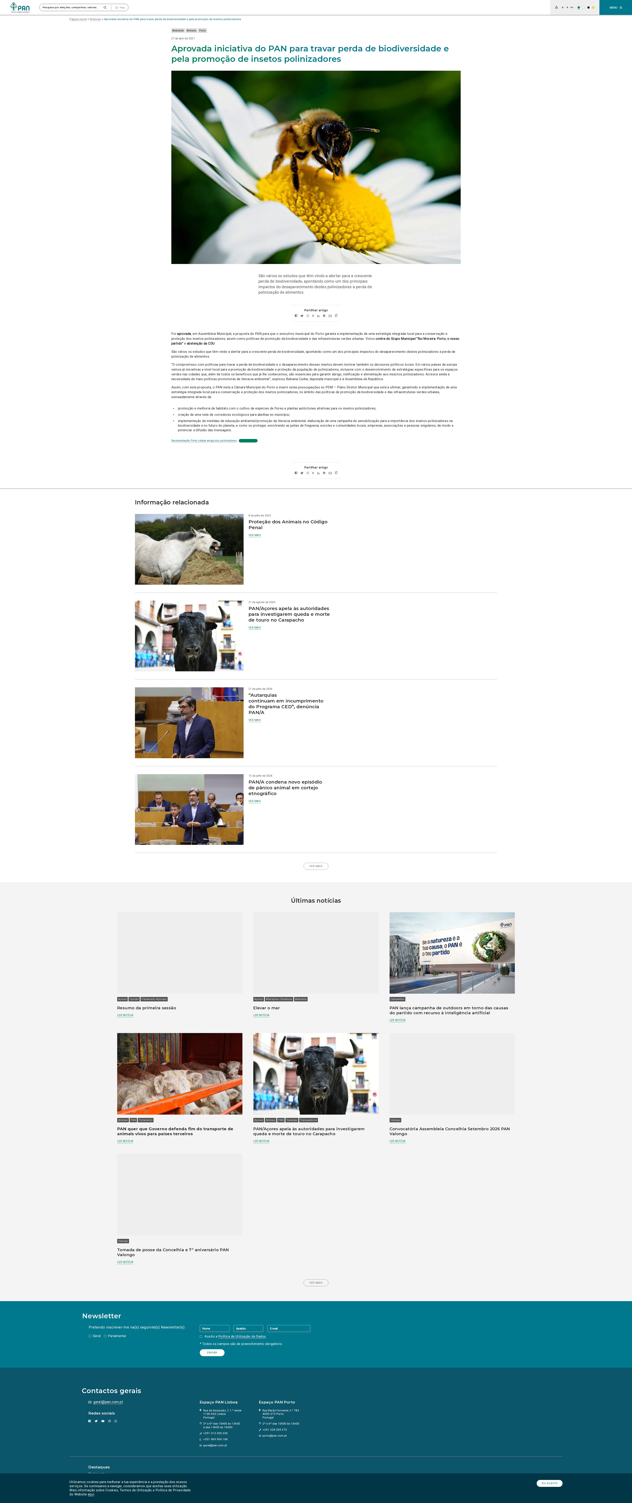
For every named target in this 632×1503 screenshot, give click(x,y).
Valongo (395, 1120)
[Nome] (217, 1328)
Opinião (134, 999)
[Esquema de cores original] (579, 7)
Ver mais (255, 535)
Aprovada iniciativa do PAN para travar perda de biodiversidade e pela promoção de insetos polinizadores (172, 19)
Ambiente (178, 30)
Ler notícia (125, 1015)
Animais (191, 30)
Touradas (291, 1120)
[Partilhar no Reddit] (324, 316)
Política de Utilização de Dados (242, 1336)
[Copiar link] (336, 316)
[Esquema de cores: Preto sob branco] (583, 7)
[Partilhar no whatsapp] (308, 316)
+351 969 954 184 (215, 1439)
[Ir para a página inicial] (20, 7)
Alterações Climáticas (279, 999)
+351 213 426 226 (215, 1433)
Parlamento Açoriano (154, 999)
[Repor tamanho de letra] (567, 7)
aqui (91, 1494)
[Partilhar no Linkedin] (318, 316)
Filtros (122, 8)
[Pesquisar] (105, 7)
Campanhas (398, 999)
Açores (122, 999)
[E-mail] (288, 1328)
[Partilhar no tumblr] (313, 316)
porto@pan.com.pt (275, 1435)
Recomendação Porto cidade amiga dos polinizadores (204, 440)
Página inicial (78, 19)
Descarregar (248, 440)
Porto (202, 30)
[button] (615, 7)
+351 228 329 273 (275, 1429)
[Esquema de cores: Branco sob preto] (588, 7)
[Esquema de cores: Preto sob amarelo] (593, 7)
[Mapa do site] (556, 7)
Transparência (308, 1120)
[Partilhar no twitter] (302, 316)
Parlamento (146, 1120)
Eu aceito (549, 1483)
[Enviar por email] (330, 316)
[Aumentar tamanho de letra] (571, 7)
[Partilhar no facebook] (296, 316)
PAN (133, 1120)
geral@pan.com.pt (108, 1402)
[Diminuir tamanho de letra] (563, 7)
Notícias (95, 19)
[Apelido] (250, 1328)
